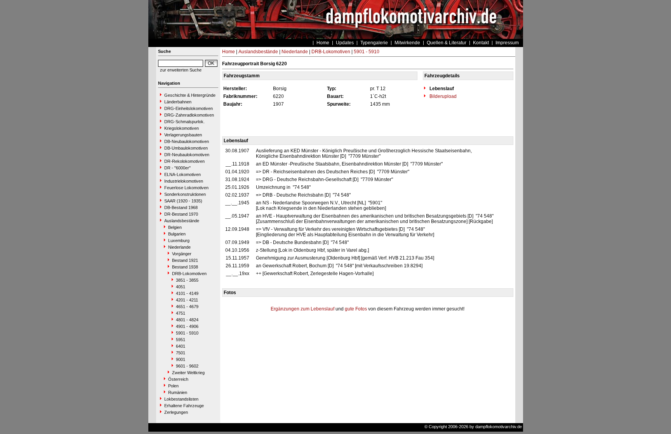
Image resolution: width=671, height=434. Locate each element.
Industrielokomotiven (183, 181)
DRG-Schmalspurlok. (184, 121)
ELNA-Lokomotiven (182, 174)
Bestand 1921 (185, 260)
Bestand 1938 (185, 267)
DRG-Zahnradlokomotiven (189, 115)
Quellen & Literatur (446, 42)
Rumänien (177, 392)
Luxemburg (178, 240)
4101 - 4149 (187, 293)
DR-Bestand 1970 (181, 214)
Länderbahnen (177, 101)
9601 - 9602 (187, 366)
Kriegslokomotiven (181, 128)
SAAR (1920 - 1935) (183, 201)
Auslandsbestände (181, 220)
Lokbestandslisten (181, 399)
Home (322, 42)
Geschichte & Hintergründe (190, 95)
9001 (180, 359)
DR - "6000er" (177, 168)
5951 (180, 339)
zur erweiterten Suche (181, 70)
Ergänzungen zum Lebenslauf (302, 309)
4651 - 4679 (187, 306)
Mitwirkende (407, 42)
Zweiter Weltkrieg (188, 372)
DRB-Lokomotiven (189, 273)
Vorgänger (181, 253)
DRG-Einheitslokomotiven (188, 108)
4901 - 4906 (187, 326)
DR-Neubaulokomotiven (186, 154)
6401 (180, 346)
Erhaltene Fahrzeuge (184, 405)
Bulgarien (177, 234)
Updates (345, 42)
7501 (180, 352)
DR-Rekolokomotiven (184, 161)
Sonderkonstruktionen (185, 194)
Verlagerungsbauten (183, 134)
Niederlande (179, 247)
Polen (173, 385)
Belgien (175, 227)
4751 (180, 313)
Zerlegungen (176, 412)
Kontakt (481, 42)
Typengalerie (374, 42)
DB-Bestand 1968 (181, 207)
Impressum (507, 42)
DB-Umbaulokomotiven (186, 148)
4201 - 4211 (187, 300)
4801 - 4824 (187, 319)
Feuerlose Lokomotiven (186, 187)
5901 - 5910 (187, 333)
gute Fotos (356, 309)
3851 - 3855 (187, 280)
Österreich (178, 379)
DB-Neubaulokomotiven (186, 141)
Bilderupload (442, 96)
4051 (180, 286)
